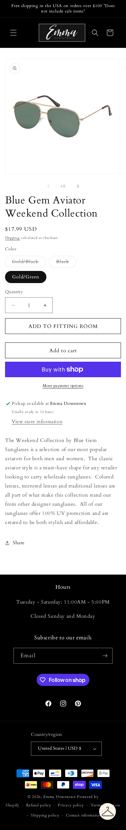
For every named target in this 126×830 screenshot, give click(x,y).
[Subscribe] (104, 656)
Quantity (14, 292)
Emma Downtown (59, 796)
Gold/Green (25, 277)
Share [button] (19, 543)
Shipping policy (45, 815)
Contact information (83, 815)
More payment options (63, 385)
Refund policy (38, 805)
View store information (37, 421)
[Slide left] (48, 186)
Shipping (12, 238)
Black (66, 263)
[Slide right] (78, 186)
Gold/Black (29, 263)
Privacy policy (71, 805)
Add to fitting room (63, 326)
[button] (13, 32)
